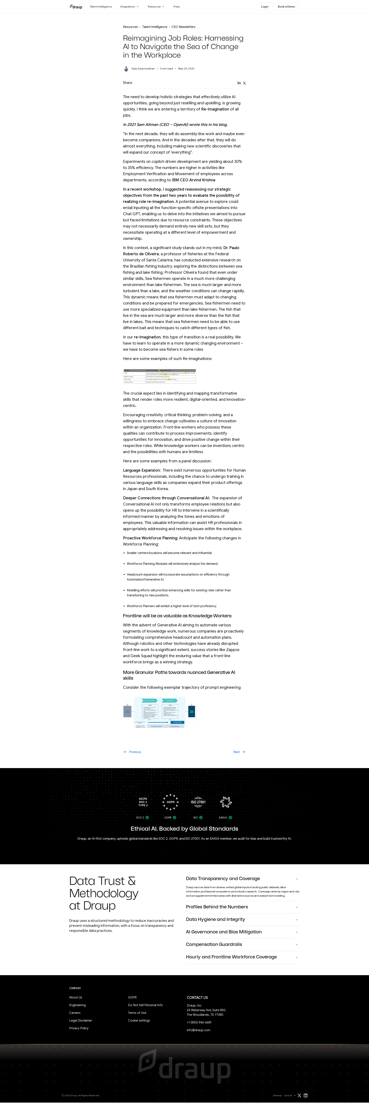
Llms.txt (288, 1095)
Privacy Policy (78, 1028)
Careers (75, 1013)
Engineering (77, 1005)
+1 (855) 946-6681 (199, 1022)
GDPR (132, 997)
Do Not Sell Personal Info (145, 1005)
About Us (75, 997)
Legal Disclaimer (80, 1021)
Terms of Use (137, 1013)
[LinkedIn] (306, 1095)
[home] (76, 6)
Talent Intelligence (154, 27)
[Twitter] (299, 1095)
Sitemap (277, 1095)
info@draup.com (198, 1030)
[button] (129, 6)
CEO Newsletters (183, 27)
